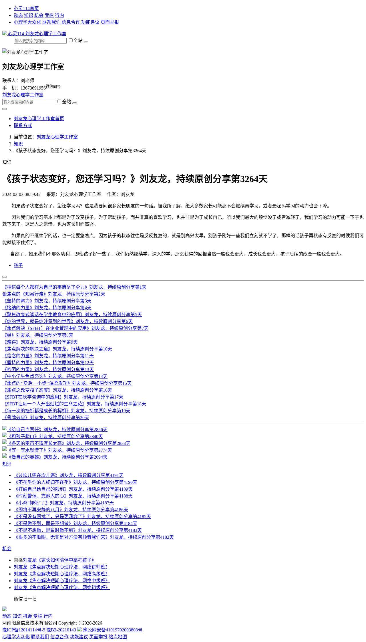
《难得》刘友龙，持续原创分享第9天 (40, 342)
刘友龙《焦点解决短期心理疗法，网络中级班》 (62, 580)
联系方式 (23, 125)
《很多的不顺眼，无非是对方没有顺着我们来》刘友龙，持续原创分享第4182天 (94, 537)
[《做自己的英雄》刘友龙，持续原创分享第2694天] (55, 457)
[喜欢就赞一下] (4, 277)
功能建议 (90, 22)
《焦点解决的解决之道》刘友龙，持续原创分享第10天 (57, 348)
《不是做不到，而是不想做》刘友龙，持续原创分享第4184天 (75, 523)
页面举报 (110, 22)
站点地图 (118, 636)
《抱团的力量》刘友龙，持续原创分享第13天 (48, 369)
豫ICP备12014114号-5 (23, 629)
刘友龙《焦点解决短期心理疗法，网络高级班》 (62, 573)
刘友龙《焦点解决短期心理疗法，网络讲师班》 (62, 566)
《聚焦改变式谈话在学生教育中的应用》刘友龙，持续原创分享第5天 (72, 314)
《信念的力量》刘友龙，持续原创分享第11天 (48, 355)
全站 (78, 40)
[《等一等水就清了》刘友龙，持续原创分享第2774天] (57, 450)
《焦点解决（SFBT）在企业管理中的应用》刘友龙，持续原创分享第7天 (75, 328)
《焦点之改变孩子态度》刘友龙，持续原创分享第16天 (57, 390)
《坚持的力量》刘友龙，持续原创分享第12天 (48, 362)
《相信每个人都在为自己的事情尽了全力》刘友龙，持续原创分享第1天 (74, 287)
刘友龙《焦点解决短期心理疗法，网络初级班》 (62, 587)
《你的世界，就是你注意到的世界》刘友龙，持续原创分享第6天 (67, 321)
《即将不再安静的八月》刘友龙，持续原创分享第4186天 (71, 509)
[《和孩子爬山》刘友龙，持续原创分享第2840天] (52, 436)
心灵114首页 (26, 8)
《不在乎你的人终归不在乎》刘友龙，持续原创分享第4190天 (75, 482)
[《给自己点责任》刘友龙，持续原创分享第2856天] (55, 429)
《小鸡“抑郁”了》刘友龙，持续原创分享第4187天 (64, 502)
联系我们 (51, 22)
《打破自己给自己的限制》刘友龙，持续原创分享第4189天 (73, 489)
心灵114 (16, 33)
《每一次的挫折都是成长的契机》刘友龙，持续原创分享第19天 (66, 410)
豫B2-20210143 (61, 629)
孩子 (18, 265)
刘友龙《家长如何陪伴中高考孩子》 (59, 560)
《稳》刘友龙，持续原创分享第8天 (37, 335)
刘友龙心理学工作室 (45, 33)
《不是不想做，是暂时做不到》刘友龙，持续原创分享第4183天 (78, 530)
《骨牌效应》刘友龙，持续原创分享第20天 (45, 417)
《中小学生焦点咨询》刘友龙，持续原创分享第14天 (55, 376)
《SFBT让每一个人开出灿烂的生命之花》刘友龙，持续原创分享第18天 (74, 403)
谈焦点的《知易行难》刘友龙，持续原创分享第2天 (53, 294)
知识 (28, 15)
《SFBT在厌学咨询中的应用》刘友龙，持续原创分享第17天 (62, 397)
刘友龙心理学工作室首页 (39, 118)
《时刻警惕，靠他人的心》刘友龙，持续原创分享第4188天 (73, 496)
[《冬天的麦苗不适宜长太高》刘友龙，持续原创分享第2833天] (66, 443)
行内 (59, 15)
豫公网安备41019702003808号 (112, 629)
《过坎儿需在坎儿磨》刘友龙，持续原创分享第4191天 (69, 475)
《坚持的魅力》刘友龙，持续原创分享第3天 (47, 300)
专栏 (49, 15)
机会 (38, 15)
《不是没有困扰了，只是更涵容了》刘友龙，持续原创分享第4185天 (82, 516)
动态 (18, 15)
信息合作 (71, 22)
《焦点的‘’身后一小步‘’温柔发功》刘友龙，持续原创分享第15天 (67, 383)
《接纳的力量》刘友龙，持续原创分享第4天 (47, 307)
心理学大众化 (27, 22)
